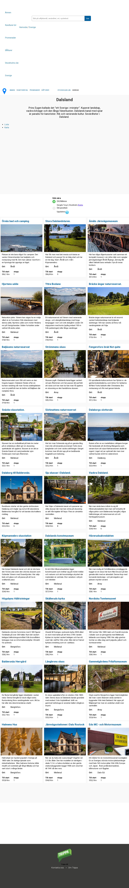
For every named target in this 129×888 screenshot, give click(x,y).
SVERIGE (75, 90)
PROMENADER (35, 90)
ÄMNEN (12, 90)
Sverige (8, 75)
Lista (6, 124)
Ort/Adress (62, 201)
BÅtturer (8, 50)
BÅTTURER (45, 90)
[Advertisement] (64, 826)
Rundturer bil (10, 25)
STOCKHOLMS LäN (64, 90)
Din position (62, 208)
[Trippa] (64, 861)
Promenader (10, 38)
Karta (6, 127)
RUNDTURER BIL (22, 90)
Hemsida (23, 27)
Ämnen (8, 12)
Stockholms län (12, 63)
